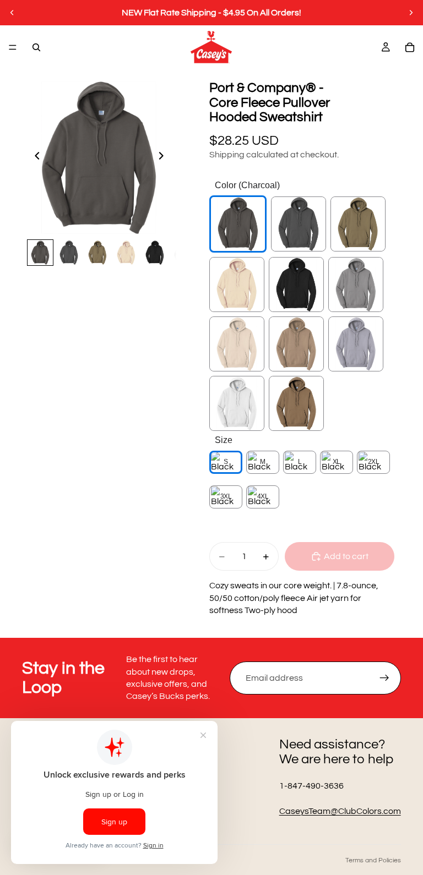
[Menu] (12, 47)
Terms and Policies (373, 860)
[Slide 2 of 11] (69, 252)
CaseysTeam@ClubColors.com (340, 811)
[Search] (36, 47)
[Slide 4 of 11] (126, 252)
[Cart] (410, 47)
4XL (263, 496)
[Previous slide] (12, 13)
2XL (373, 462)
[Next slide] (411, 13)
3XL (226, 496)
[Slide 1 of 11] (40, 252)
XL (336, 462)
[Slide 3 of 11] (97, 252)
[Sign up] (384, 678)
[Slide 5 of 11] (155, 252)
